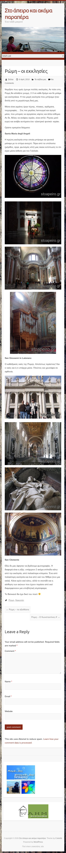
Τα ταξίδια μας (40, 79)
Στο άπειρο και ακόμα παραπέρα (28, 13)
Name (8, 681)
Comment (10, 651)
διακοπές (19, 600)
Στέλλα (10, 79)
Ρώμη (11, 600)
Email (8, 696)
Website (9, 711)
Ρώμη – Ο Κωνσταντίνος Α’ (45, 617)
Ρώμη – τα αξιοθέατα (17, 609)
